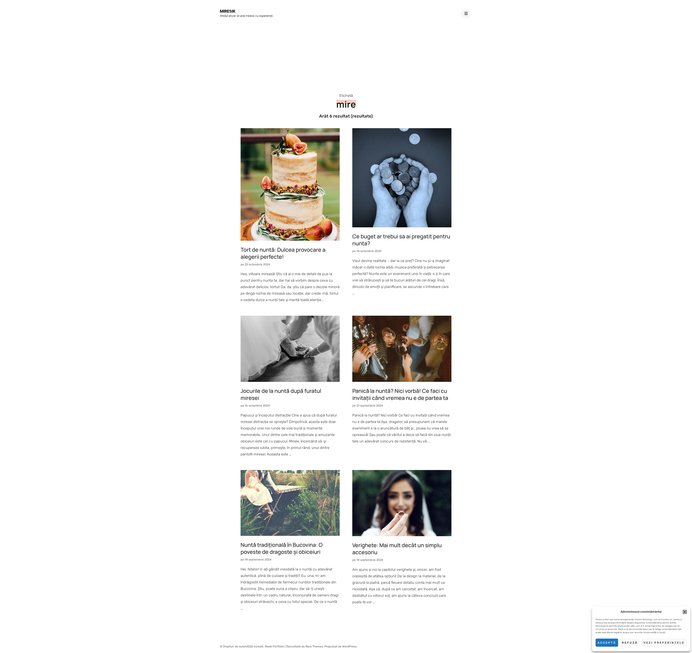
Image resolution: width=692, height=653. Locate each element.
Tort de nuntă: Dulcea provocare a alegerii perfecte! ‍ (283, 253)
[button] (685, 612)
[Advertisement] (346, 52)
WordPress (349, 646)
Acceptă (607, 642)
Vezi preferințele (664, 642)
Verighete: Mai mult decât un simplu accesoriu (397, 548)
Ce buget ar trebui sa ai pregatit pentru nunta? (401, 240)
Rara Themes (314, 646)
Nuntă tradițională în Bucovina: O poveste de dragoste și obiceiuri (282, 548)
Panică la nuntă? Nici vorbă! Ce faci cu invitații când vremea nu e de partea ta (400, 394)
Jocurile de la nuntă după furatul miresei (281, 394)
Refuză (630, 642)
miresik (228, 11)
